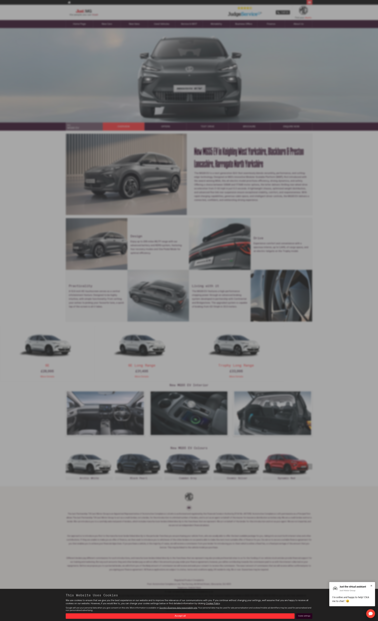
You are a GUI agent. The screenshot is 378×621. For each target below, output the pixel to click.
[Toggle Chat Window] (370, 613)
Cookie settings (304, 616)
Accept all (180, 616)
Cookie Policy (213, 603)
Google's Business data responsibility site (178, 608)
